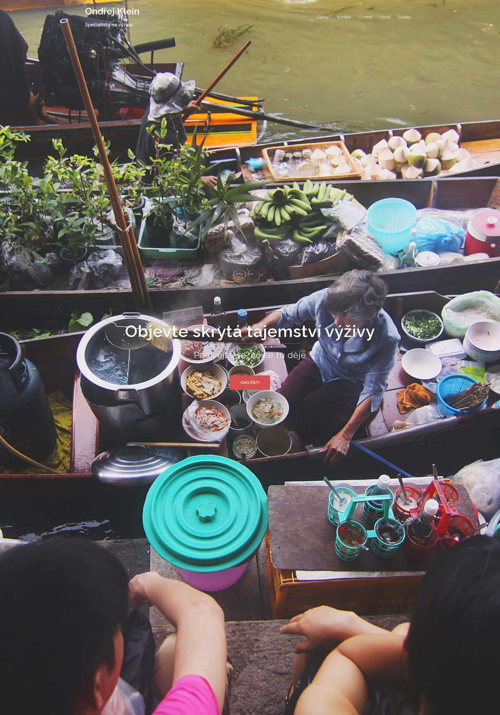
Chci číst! (250, 382)
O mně (365, 17)
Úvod (385, 17)
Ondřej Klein (112, 11)
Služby (404, 17)
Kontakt (344, 17)
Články (322, 17)
